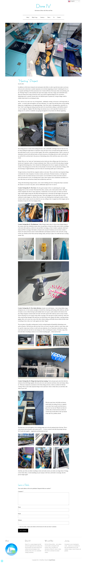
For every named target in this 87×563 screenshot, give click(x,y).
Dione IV (43, 6)
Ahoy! (7, 541)
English (72, 1)
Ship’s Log (34, 17)
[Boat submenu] (50, 17)
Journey (42, 17)
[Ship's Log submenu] (37, 17)
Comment (20, 491)
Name (19, 507)
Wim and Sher (49, 541)
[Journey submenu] (44, 17)
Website (20, 520)
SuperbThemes (52, 560)
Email (19, 513)
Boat (49, 17)
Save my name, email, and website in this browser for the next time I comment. (38, 526)
